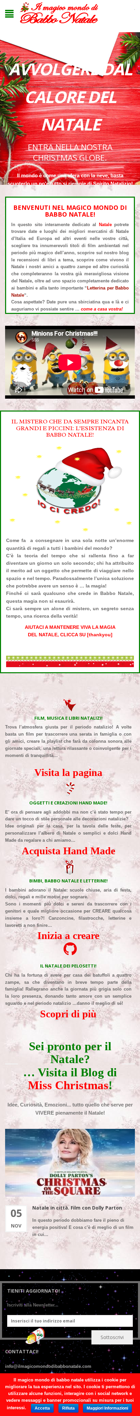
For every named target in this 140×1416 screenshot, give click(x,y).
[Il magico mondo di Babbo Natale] (59, 13)
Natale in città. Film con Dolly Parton (77, 1207)
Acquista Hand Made (68, 850)
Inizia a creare (68, 935)
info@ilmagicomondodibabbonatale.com (48, 1366)
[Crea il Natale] (70, 789)
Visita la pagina (68, 772)
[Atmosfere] (70, 704)
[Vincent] (70, 949)
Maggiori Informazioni (107, 1408)
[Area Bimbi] (70, 867)
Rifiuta (68, 1408)
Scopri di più (68, 1013)
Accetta (42, 1408)
